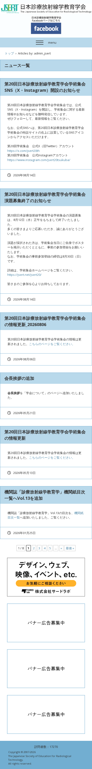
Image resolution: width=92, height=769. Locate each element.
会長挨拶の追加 (19, 378)
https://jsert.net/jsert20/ (24, 275)
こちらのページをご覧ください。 (52, 344)
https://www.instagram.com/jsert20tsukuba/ (38, 160)
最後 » (70, 548)
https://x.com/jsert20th (23, 151)
